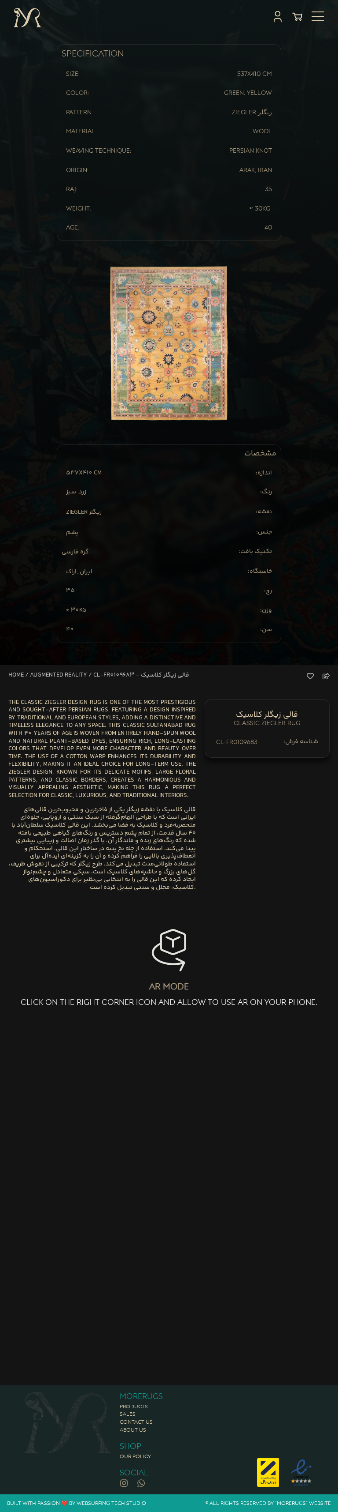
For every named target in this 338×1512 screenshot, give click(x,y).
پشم (72, 533)
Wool (262, 131)
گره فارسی (75, 553)
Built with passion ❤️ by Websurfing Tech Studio (76, 1503)
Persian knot (250, 150)
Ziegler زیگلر (252, 112)
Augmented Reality (58, 675)
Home (16, 675)
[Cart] (297, 17)
